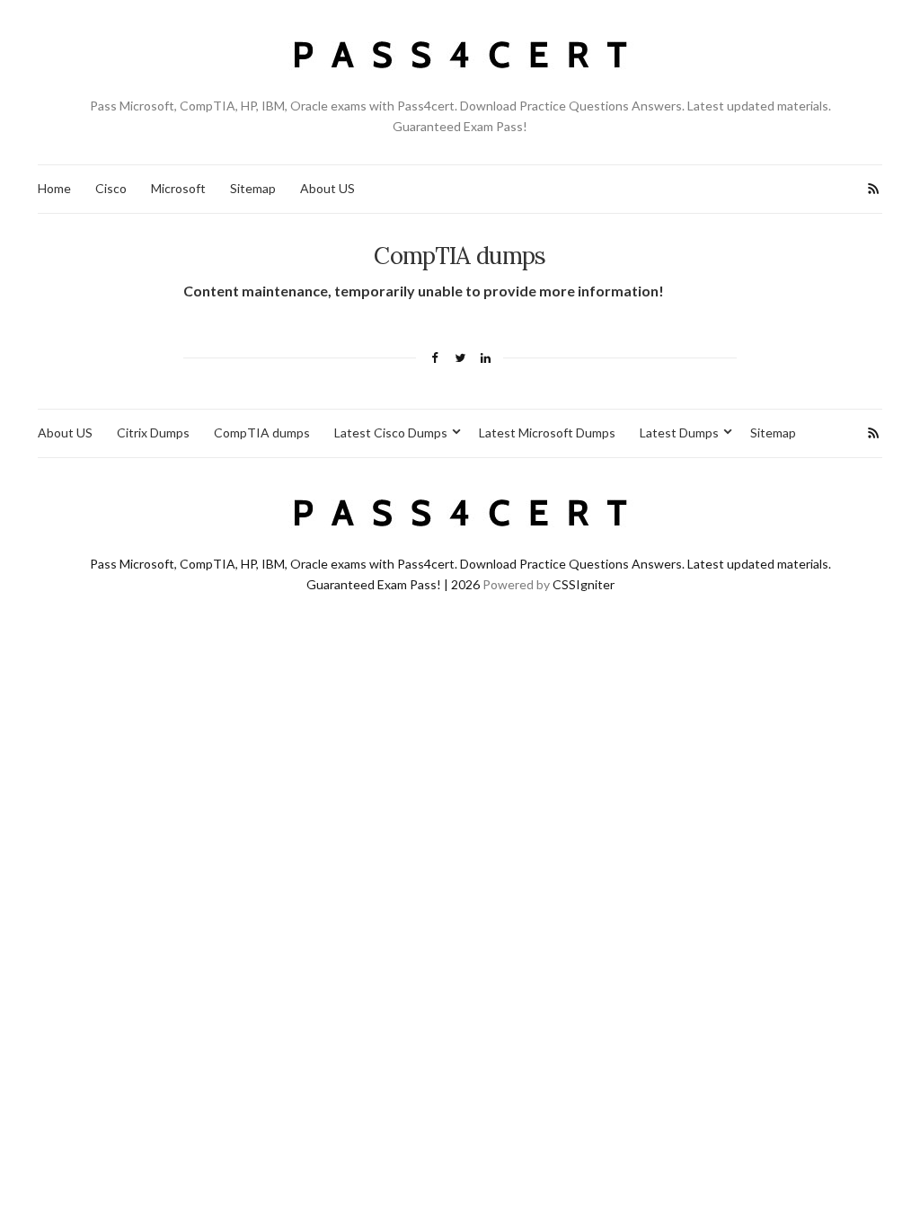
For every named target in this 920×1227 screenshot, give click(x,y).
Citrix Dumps (153, 432)
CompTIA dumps (262, 432)
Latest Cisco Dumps (390, 432)
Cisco (111, 188)
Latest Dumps (679, 432)
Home (54, 188)
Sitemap (253, 188)
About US (327, 188)
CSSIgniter (584, 584)
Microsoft (178, 188)
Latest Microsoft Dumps (547, 432)
